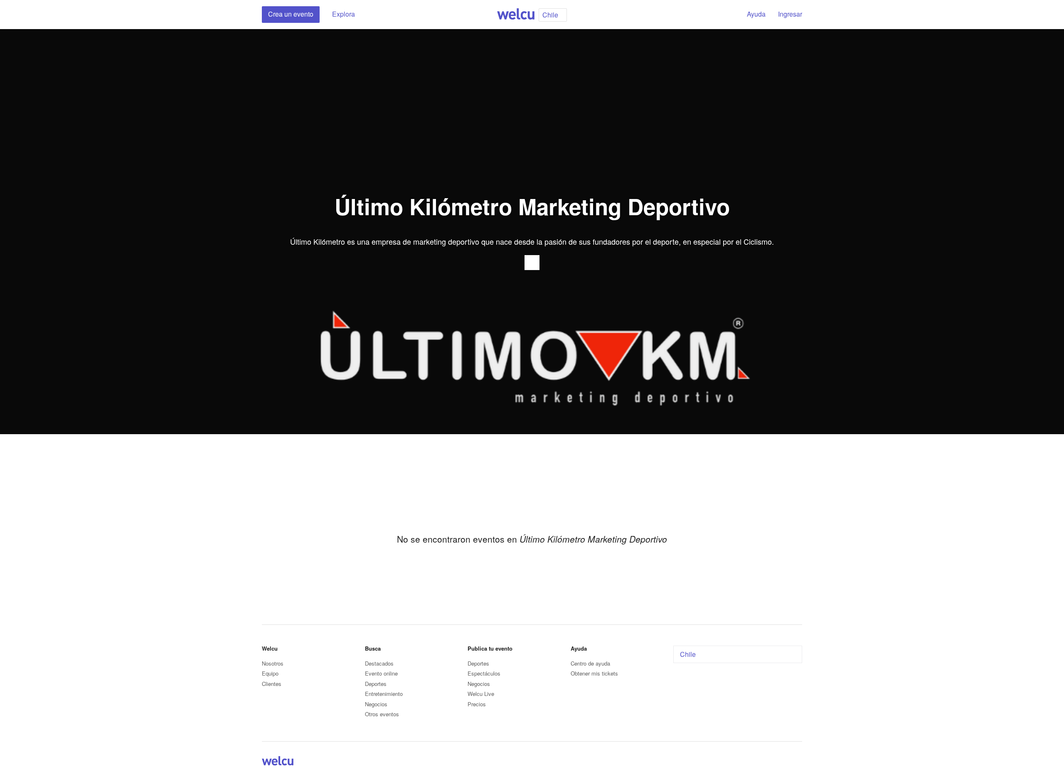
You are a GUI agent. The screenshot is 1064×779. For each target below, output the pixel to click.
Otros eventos (382, 714)
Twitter (787, 762)
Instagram (797, 762)
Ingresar (790, 14)
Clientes (271, 684)
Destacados (379, 663)
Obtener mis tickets (594, 673)
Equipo (270, 673)
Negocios (376, 704)
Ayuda (756, 14)
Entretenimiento (384, 694)
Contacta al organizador (532, 262)
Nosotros (272, 663)
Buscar (726, 14)
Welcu (515, 14)
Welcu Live (481, 694)
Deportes (376, 684)
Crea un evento (290, 14)
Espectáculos (484, 673)
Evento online (381, 673)
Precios (477, 704)
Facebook (777, 762)
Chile (688, 654)
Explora (343, 14)
